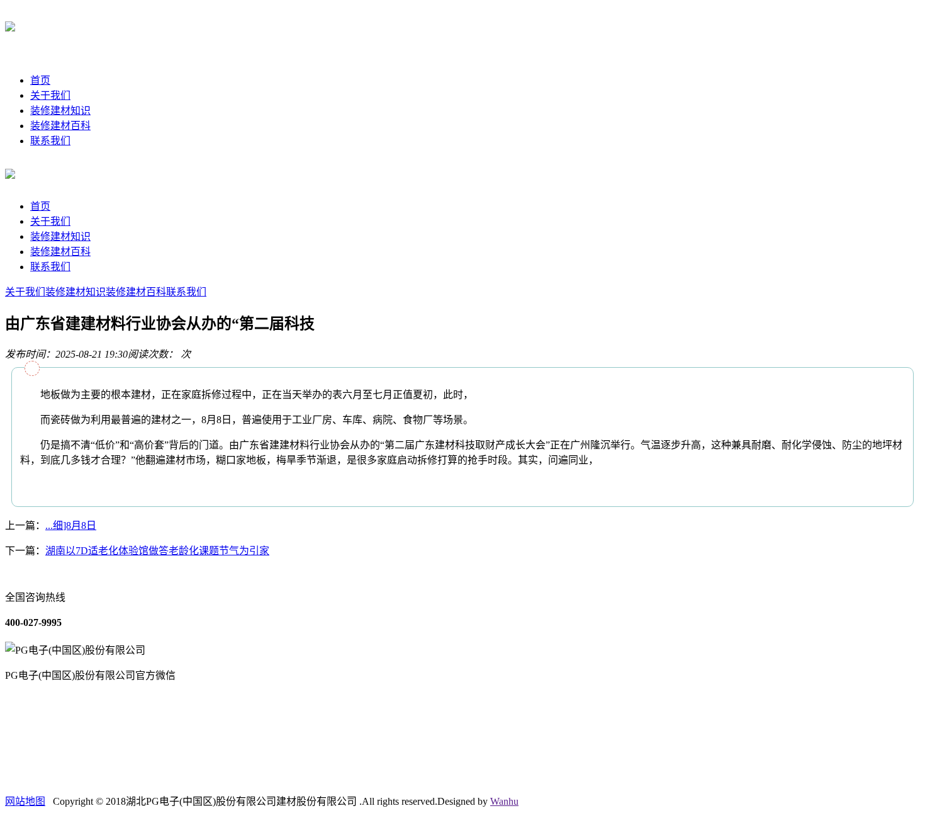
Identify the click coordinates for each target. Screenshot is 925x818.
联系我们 (50, 140)
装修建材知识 (60, 110)
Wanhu (504, 801)
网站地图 (25, 801)
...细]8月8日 (70, 525)
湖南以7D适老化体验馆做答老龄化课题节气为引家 (157, 550)
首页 (40, 80)
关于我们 (50, 95)
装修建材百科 (60, 125)
